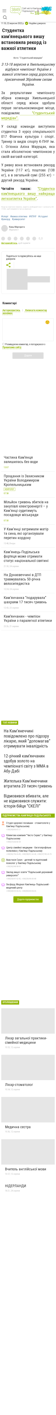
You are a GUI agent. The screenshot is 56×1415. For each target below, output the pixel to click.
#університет (18, 219)
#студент (43, 216)
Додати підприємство (28, 899)
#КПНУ (32, 216)
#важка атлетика (18, 216)
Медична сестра (18, 1127)
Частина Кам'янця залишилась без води (21, 459)
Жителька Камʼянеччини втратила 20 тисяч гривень (28, 783)
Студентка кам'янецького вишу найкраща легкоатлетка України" (28, 193)
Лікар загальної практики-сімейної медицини (26, 1040)
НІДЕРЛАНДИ (15, 1186)
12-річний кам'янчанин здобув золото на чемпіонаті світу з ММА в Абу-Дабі (26, 763)
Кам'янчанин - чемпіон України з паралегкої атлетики (28, 618)
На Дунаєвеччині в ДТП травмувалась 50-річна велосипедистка (22, 579)
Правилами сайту (11, 347)
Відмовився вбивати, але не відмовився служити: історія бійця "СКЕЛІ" (26, 800)
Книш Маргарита (17, 227)
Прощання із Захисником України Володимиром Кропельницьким (24, 480)
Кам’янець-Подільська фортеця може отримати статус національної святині (26, 556)
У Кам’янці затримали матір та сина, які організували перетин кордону (26, 533)
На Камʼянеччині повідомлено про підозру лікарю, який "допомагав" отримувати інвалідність (27, 738)
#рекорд (5, 219)
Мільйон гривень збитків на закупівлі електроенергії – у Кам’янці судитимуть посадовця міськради (26, 508)
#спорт (4, 216)
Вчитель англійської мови (25, 1169)
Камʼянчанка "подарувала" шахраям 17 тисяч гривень (25, 600)
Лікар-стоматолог (19, 1084)
